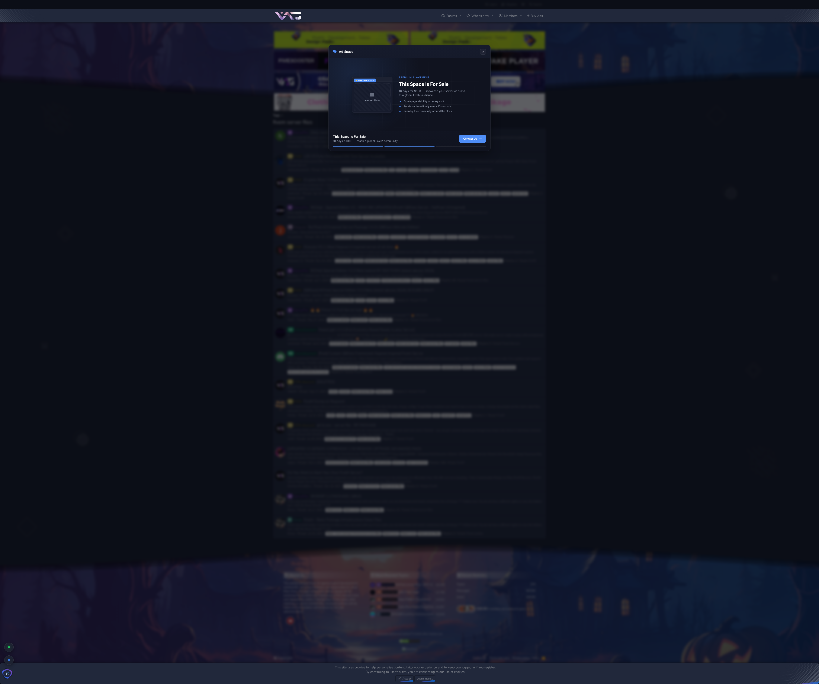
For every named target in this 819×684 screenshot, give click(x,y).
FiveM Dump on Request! (319, 401)
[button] (460, 16)
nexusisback (295, 237)
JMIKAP (292, 391)
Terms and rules (499, 658)
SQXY (291, 320)
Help (536, 658)
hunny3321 (295, 280)
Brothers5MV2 (297, 217)
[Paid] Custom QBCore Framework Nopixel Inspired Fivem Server (359, 353)
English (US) (284, 658)
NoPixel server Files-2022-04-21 (409, 585)
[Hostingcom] (409, 649)
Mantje (292, 415)
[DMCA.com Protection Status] (409, 642)
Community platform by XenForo (410, 634)
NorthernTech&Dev (300, 486)
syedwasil (294, 343)
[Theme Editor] (523, 4)
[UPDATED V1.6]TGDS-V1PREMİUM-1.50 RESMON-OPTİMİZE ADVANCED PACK (354, 448)
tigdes (291, 463)
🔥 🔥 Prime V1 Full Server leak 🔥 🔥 (333, 310)
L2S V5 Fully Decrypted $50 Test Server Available (339, 156)
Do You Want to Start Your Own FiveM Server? (325, 472)
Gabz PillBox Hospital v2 (406, 599)
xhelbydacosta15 (298, 170)
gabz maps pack (401, 592)
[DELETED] (314, 381)
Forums (451, 16)
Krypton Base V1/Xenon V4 (321, 179)
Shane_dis (294, 367)
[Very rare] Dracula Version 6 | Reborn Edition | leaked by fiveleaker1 (357, 132)
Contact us (479, 658)
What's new (480, 16)
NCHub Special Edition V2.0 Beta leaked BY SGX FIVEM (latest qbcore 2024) (364, 270)
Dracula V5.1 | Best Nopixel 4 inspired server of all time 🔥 (346, 246)
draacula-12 (295, 261)
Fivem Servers (511, 343)
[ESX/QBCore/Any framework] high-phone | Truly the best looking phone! (409, 614)
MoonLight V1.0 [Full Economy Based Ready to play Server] (355, 329)
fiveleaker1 (295, 146)
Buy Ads (537, 16)
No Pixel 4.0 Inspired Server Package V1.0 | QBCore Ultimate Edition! (357, 227)
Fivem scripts (474, 533)
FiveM (488, 170)
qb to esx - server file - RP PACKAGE (335, 425)
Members (510, 16)
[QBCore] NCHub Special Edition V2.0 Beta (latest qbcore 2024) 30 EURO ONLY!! (364, 290)
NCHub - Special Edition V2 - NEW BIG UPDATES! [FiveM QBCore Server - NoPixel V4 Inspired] (379, 207)
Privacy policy (521, 658)
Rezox (291, 510)
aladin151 (294, 193)
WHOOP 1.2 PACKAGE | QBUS (327, 496)
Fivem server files (426, 146)
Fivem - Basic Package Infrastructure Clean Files (337, 519)
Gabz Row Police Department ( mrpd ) (409, 607)
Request (509, 237)
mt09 (291, 439)
